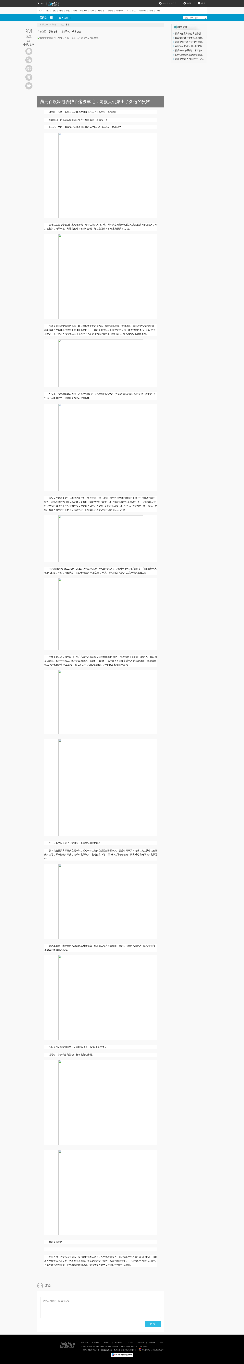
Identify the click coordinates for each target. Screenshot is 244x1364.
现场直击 (119, 11)
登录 (203, 3)
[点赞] (28, 85)
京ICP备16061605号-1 (91, 1350)
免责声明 (140, 1342)
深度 (134, 11)
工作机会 (129, 1342)
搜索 (204, 17)
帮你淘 (110, 11)
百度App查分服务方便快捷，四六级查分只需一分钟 (200, 33)
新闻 (47, 11)
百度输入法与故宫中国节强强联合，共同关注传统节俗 (202, 46)
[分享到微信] (28, 60)
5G (128, 11)
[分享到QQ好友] (28, 51)
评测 (61, 11)
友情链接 (118, 1342)
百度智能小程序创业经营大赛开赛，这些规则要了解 (201, 42)
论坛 (92, 11)
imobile (53, 3)
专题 (151, 11)
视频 (75, 11)
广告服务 (95, 1342)
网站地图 (152, 1342)
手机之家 (53, 31)
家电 (67, 25)
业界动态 (100, 11)
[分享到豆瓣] (28, 77)
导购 (54, 11)
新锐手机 (65, 31)
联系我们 (107, 1342)
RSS (42, 3)
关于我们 (84, 1342)
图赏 (68, 11)
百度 (62, 25)
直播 (158, 11)
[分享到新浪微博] (28, 68)
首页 (40, 11)
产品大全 (83, 11)
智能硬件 (142, 11)
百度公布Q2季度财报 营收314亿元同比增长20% (198, 50)
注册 (189, 3)
